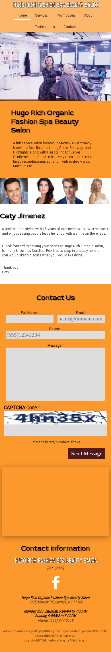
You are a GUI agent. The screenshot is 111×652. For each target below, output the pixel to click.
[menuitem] (22, 15)
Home (22, 15)
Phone (55, 328)
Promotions (66, 15)
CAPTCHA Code (22, 407)
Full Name (30, 312)
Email (81, 312)
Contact (69, 26)
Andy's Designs (78, 640)
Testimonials (45, 26)
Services (41, 15)
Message (55, 345)
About (89, 15)
